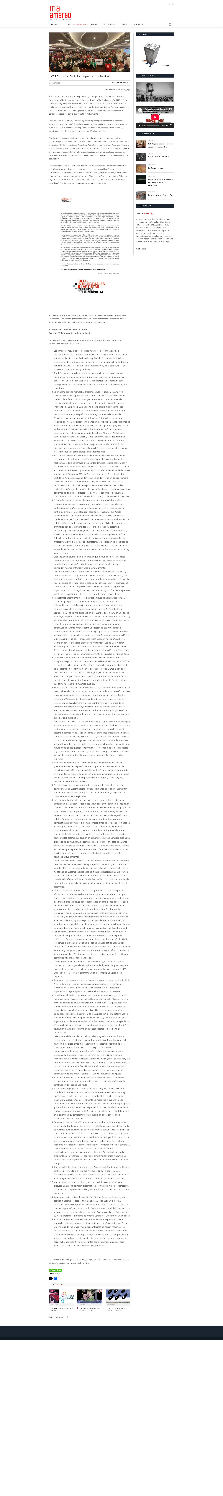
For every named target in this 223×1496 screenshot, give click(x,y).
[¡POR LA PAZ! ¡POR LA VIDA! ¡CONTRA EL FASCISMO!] (61, 1297)
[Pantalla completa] (171, 125)
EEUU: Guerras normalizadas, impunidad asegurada (116, 1309)
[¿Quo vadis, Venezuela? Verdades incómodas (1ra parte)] (89, 1297)
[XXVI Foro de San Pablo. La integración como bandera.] (89, 52)
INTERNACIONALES (79, 25)
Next (171, 91)
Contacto (141, 248)
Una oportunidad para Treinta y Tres (160, 195)
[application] (155, 117)
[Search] (170, 25)
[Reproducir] (139, 125)
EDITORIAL (54, 25)
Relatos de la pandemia (156, 168)
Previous (139, 91)
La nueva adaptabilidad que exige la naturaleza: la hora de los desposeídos (160, 182)
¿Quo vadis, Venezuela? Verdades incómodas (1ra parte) (89, 1309)
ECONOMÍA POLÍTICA (109, 25)
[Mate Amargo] (60, 12)
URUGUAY (66, 25)
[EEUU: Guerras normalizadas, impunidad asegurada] (118, 1297)
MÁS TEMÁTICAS (138, 25)
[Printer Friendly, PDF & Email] (55, 1270)
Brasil (114, 83)
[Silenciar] (167, 125)
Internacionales (123, 83)
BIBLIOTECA (125, 25)
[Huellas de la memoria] (155, 92)
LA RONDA (94, 25)
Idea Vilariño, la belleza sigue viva (159, 156)
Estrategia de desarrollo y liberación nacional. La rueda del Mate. (160, 145)
